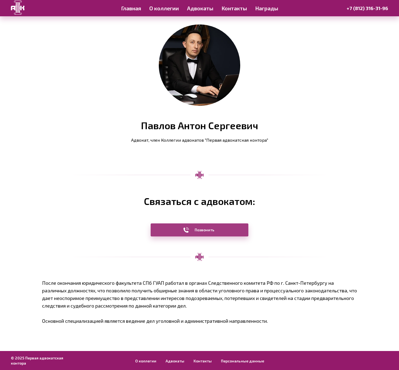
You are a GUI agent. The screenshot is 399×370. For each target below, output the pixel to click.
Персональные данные (242, 361)
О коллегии (164, 8)
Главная (131, 8)
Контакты (234, 8)
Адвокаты (200, 8)
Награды (266, 8)
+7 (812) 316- (361, 8)
